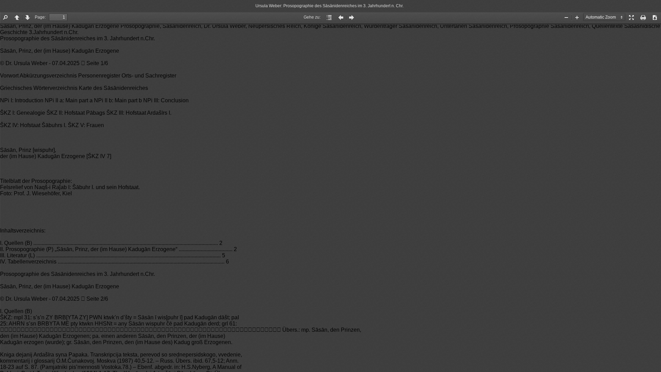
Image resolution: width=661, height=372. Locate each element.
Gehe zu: (312, 17)
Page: (40, 17)
